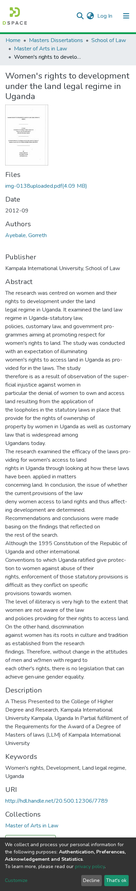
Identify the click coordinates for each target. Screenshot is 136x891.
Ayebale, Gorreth (26, 235)
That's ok (116, 880)
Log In (105, 16)
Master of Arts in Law (40, 48)
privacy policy (90, 866)
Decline (91, 880)
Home (13, 40)
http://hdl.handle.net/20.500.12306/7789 (56, 801)
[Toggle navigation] (126, 16)
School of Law (108, 40)
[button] (90, 16)
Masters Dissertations (56, 40)
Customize (16, 880)
